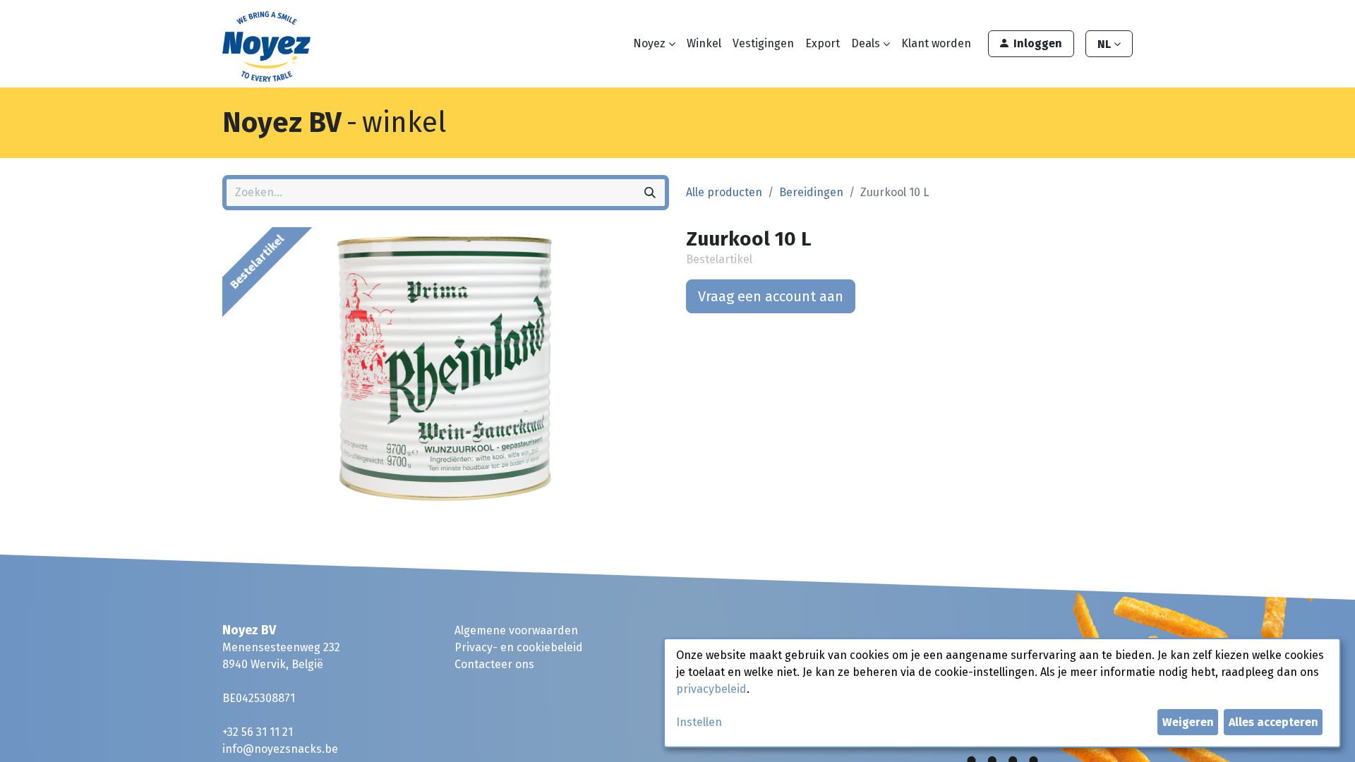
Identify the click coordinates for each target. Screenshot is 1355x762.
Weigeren (1188, 722)
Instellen (699, 722)
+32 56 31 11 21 (257, 732)
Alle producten (724, 192)
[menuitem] (704, 43)
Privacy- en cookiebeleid (518, 647)
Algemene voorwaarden (516, 630)
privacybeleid (711, 689)
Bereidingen (811, 192)
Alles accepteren (1273, 722)
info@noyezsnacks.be (280, 749)
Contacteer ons (494, 664)
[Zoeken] (650, 192)
